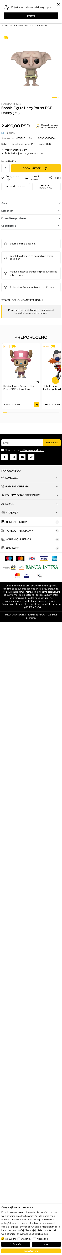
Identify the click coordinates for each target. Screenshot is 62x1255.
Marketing (42, 1239)
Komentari (7, 210)
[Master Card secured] (17, 575)
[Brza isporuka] (7, 37)
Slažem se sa (24, 450)
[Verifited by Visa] (26, 575)
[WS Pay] (9, 567)
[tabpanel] (31, 67)
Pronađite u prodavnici (14, 218)
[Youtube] (22, 457)
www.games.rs (19, 614)
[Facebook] (4, 457)
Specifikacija (8, 225)
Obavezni (10, 1239)
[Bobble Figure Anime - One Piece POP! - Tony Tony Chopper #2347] (21, 363)
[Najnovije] (6, 346)
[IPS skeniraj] (39, 575)
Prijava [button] (31, 16)
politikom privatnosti (32, 450)
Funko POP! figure (11, 103)
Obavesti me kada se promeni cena (49, 126)
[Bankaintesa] (39, 567)
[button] (11, 178)
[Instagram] (13, 457)
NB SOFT (43, 614)
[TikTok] (31, 457)
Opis (4, 203)
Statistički (26, 1239)
